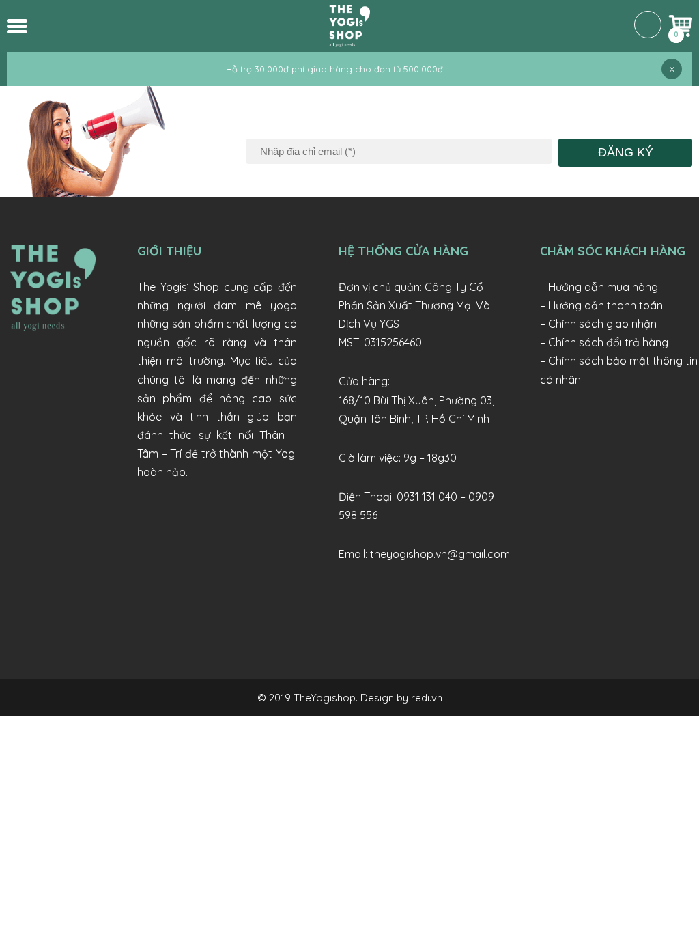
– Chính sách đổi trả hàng (604, 342)
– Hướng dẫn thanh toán (601, 305)
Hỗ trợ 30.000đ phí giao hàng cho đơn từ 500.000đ (334, 69)
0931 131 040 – (432, 496)
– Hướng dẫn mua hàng (599, 287)
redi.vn (426, 697)
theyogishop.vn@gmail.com (440, 554)
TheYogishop (325, 697)
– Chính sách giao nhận (598, 324)
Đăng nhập (647, 24)
